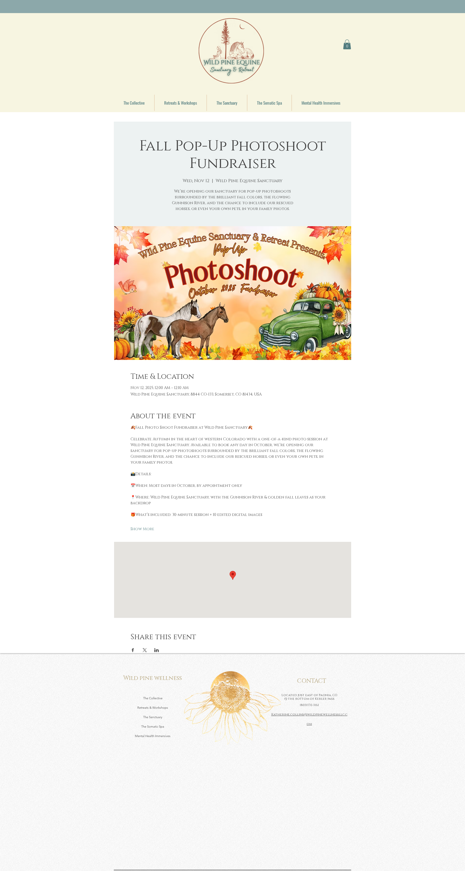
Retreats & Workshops (152, 707)
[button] (347, 44)
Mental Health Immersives (152, 736)
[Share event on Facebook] (133, 650)
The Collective (153, 698)
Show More (142, 529)
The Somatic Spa (152, 726)
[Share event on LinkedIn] (156, 650)
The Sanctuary (152, 717)
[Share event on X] (144, 650)
